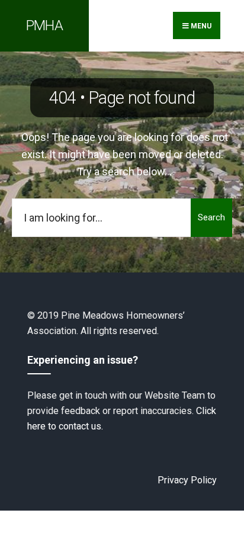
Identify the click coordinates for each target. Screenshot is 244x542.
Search (211, 217)
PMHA (44, 25)
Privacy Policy (187, 480)
